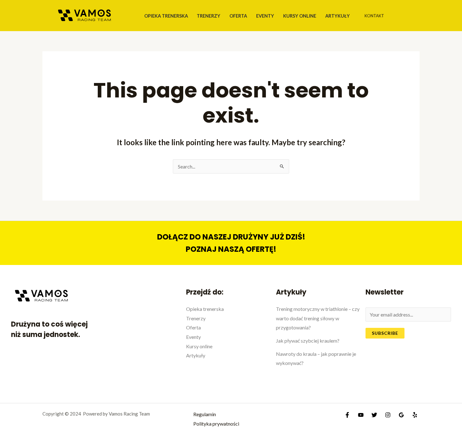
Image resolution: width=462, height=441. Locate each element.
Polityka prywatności (216, 424)
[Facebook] (347, 415)
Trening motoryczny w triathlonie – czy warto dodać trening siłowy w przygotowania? (318, 318)
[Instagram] (388, 415)
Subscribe (385, 333)
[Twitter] (374, 415)
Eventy (265, 16)
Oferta (238, 16)
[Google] (401, 415)
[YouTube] (361, 415)
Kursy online (299, 16)
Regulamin (204, 414)
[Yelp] (415, 415)
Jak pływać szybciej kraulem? (307, 341)
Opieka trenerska (166, 16)
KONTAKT (374, 15)
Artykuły (337, 16)
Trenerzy (208, 16)
